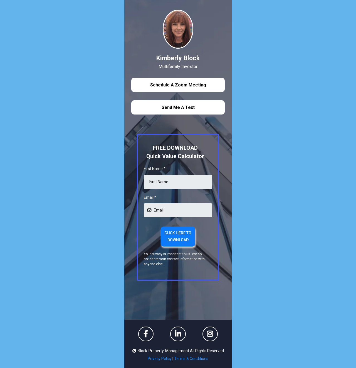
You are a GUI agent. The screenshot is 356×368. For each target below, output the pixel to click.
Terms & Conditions (191, 358)
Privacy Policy (160, 358)
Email (150, 197)
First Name (154, 168)
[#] (178, 334)
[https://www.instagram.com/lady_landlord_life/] (210, 334)
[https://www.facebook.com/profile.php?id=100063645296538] (146, 334)
